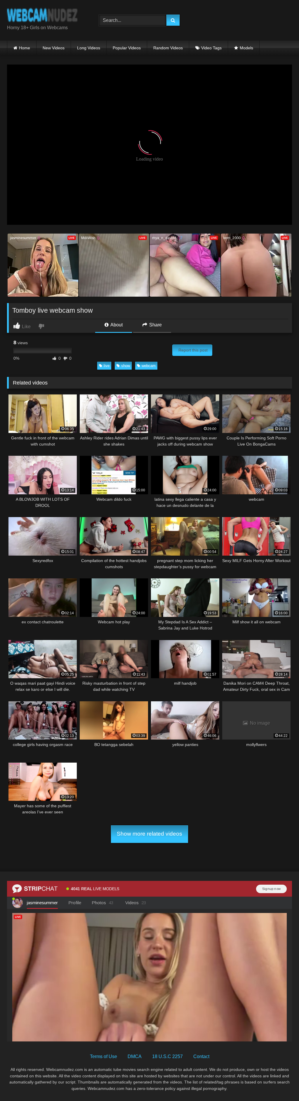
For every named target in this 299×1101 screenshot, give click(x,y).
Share (155, 324)
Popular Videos (127, 48)
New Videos (54, 48)
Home (24, 48)
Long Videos (88, 48)
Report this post (193, 350)
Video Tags (211, 48)
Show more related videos (149, 834)
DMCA (135, 1056)
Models (246, 48)
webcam (149, 365)
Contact (201, 1056)
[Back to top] (280, 1083)
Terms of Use (103, 1056)
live (106, 365)
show (125, 365)
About (116, 324)
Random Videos (168, 48)
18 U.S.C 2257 (167, 1056)
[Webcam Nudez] (46, 15)
